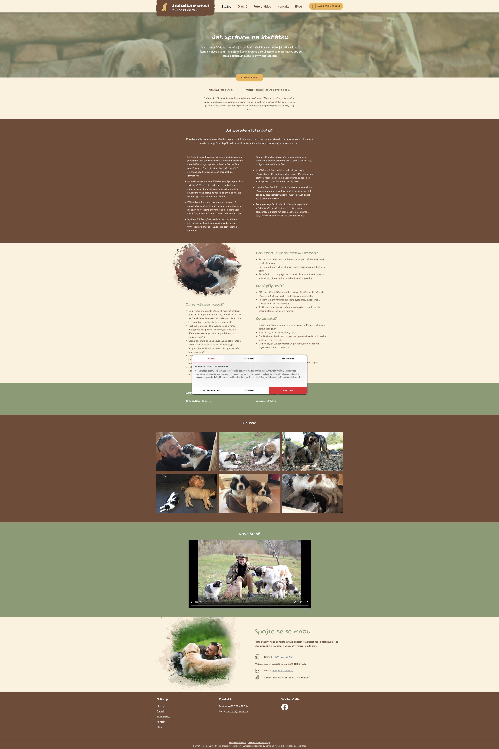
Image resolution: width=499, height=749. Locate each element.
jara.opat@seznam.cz (282, 670)
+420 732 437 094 (329, 6)
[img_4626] (249, 512)
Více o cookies (288, 359)
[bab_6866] (186, 470)
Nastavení (249, 359)
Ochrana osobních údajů (259, 742)
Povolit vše (288, 390)
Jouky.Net (301, 745)
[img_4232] (186, 512)
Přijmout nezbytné (211, 390)
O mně (242, 6)
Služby (226, 6)
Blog (298, 6)
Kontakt (283, 6)
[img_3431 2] (312, 470)
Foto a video (262, 6)
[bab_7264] (249, 470)
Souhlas (211, 359)
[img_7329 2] (312, 512)
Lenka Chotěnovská (275, 745)
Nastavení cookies (237, 742)
